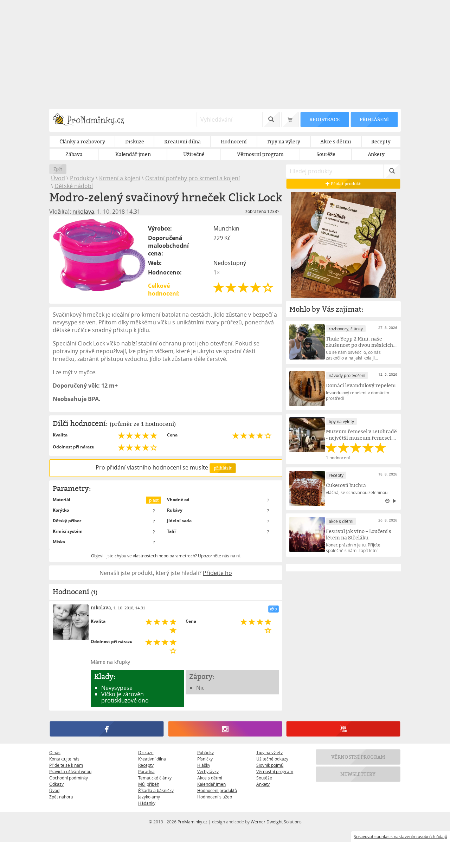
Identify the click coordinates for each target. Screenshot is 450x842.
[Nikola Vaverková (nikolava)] (71, 622)
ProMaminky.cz (192, 821)
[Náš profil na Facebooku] (106, 729)
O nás (54, 752)
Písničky (205, 759)
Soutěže (264, 778)
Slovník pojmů (269, 765)
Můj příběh (148, 784)
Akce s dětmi (209, 778)
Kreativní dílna (152, 759)
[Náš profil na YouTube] (343, 729)
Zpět (57, 169)
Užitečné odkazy (272, 759)
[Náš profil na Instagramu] (225, 729)
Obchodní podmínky (68, 778)
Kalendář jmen (211, 784)
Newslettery (358, 774)
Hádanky (146, 803)
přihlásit (222, 468)
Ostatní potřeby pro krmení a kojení (192, 178)
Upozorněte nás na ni (219, 555)
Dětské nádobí (73, 186)
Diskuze (146, 752)
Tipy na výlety (269, 752)
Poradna (146, 771)
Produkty (82, 178)
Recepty (146, 765)
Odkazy (56, 784)
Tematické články (155, 778)
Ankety (263, 784)
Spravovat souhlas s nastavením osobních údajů (400, 836)
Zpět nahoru (61, 796)
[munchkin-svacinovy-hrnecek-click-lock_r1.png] (99, 255)
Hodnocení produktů (217, 790)
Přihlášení (374, 119)
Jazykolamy (149, 796)
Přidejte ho (217, 573)
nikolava (83, 211)
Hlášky (203, 765)
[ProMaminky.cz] (91, 120)
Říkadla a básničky (156, 790)
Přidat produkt (345, 184)
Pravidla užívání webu (70, 771)
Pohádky (205, 752)
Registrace (324, 119)
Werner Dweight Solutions (276, 821)
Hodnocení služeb (214, 796)
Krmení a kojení (119, 178)
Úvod (58, 178)
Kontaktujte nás (64, 759)
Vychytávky (208, 771)
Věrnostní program (274, 771)
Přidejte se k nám (66, 765)
